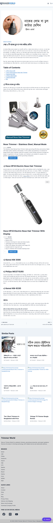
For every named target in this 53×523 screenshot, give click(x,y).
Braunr (2, 471)
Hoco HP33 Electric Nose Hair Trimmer (23, 166)
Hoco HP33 (26, 176)
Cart (2, 494)
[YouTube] (16, 514)
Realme (3, 467)
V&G (2, 463)
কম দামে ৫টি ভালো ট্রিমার (47, 323)
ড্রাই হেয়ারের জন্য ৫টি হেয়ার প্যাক (7, 323)
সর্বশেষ (7, 79)
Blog (2, 496)
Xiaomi (3, 460)
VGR (2, 454)
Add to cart (12, 158)
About (2, 487)
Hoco (2, 476)
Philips (2, 456)
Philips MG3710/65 (15, 271)
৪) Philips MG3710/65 (11, 76)
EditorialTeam (34, 390)
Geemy (3, 474)
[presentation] (13, 344)
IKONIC (3, 478)
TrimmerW (7, 360)
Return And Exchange (6, 503)
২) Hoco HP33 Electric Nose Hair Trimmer (16, 72)
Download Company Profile (8, 505)
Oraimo (3, 469)
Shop (2, 492)
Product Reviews (7, 41)
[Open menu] (48, 3)
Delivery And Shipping (7, 501)
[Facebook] (4, 514)
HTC (2, 465)
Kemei (2, 452)
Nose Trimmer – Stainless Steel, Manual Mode (25, 144)
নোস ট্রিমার (41, 56)
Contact (3, 490)
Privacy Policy (4, 499)
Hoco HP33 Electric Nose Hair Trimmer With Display (24, 232)
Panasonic (3, 458)
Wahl (2, 480)
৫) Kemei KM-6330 (10, 77)
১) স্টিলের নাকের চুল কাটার (10, 71)
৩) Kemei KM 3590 (10, 74)
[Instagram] (10, 514)
